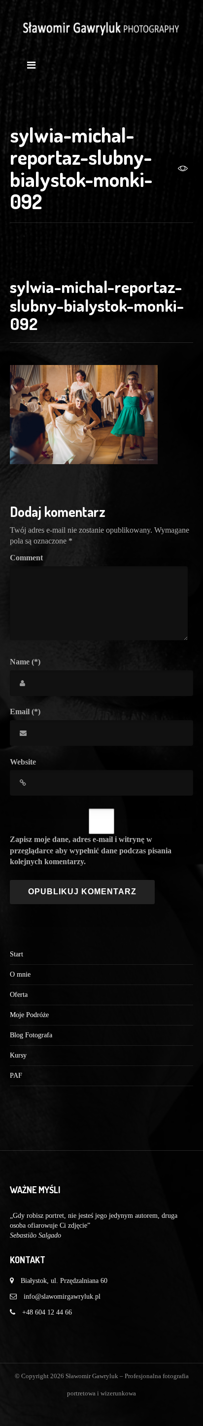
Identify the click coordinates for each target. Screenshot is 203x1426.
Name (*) (25, 662)
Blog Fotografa (31, 1035)
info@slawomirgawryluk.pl (62, 1296)
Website (23, 762)
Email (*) (25, 711)
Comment (26, 557)
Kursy (18, 1055)
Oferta (19, 994)
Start (16, 954)
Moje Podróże (29, 1015)
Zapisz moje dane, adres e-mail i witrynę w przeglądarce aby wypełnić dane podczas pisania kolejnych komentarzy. (90, 850)
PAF (16, 1075)
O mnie (20, 974)
